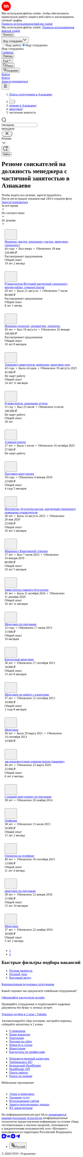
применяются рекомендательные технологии (34, 1116)
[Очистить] (7, 133)
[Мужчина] (11, 234)
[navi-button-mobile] (5, 86)
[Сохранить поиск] (5, 149)
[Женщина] (11, 276)
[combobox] (19, 125)
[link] (8, 65)
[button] (6, 74)
